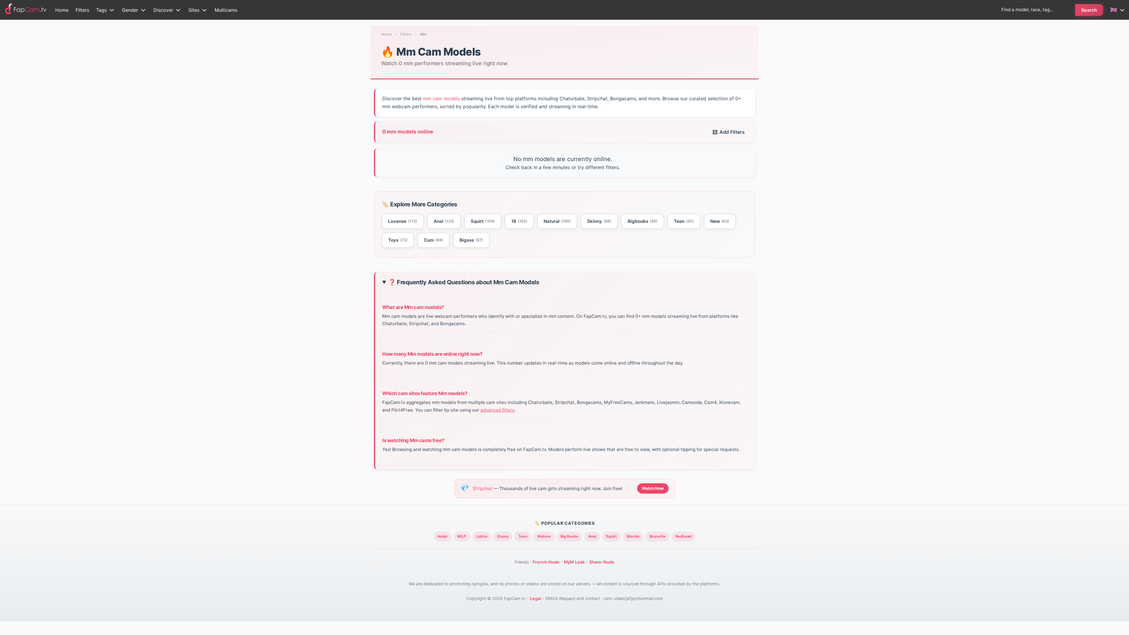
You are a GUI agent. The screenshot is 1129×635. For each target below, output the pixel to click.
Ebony (503, 536)
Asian (442, 536)
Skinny (599, 221)
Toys (397, 240)
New (719, 221)
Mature (544, 536)
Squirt (483, 221)
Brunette (657, 536)
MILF (461, 536)
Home (62, 10)
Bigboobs (643, 221)
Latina (481, 536)
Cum (433, 240)
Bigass (471, 240)
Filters (82, 10)
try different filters (598, 167)
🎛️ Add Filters (728, 132)
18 (519, 221)
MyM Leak (574, 561)
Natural (557, 221)
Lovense (402, 221)
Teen (684, 221)
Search (1089, 10)
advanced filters (497, 410)
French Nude (546, 561)
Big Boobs (569, 536)
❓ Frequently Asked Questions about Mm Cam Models (463, 282)
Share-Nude (601, 561)
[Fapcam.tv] (26, 10)
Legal (535, 598)
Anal (444, 221)
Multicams (226, 10)
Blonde (633, 536)
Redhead (683, 536)
